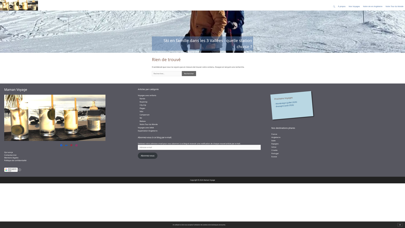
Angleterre (275, 137)
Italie (273, 140)
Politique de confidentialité (15, 160)
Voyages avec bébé (146, 127)
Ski (141, 118)
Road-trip (143, 102)
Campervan (145, 114)
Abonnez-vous (147, 155)
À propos (342, 6)
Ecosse (274, 156)
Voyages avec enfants (147, 95)
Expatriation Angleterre (147, 131)
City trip (143, 105)
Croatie (274, 150)
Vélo (141, 111)
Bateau (143, 121)
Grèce (273, 147)
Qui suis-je (8, 152)
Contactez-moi (10, 155)
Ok (400, 225)
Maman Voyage (15, 89)
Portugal (275, 153)
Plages (142, 108)
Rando (142, 98)
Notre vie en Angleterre (372, 6)
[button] (334, 6)
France (274, 134)
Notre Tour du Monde (149, 124)
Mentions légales (11, 157)
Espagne (275, 143)
